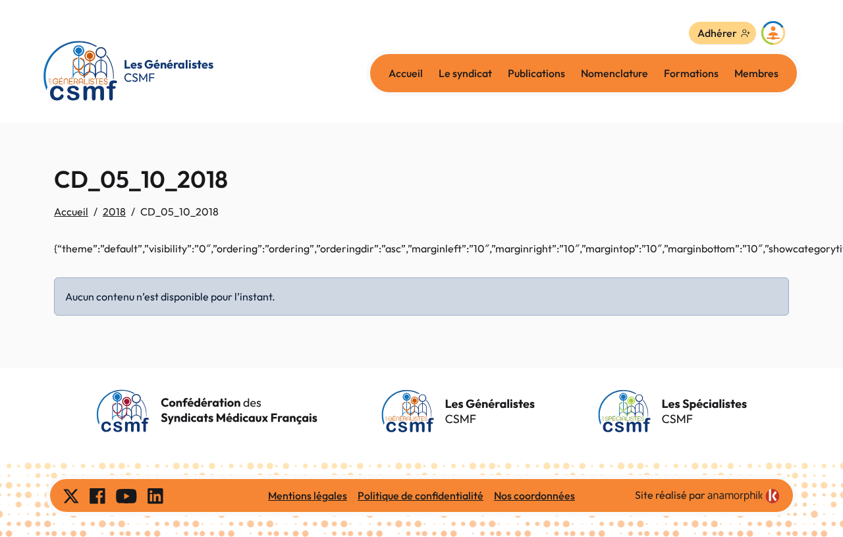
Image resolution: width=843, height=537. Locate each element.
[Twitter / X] (71, 495)
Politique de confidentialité (420, 495)
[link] (743, 496)
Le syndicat (465, 73)
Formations (691, 73)
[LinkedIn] (155, 495)
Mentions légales (307, 495)
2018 (114, 211)
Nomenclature (614, 73)
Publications (536, 73)
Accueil (406, 73)
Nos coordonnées (534, 495)
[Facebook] (97, 495)
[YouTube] (126, 495)
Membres (756, 73)
